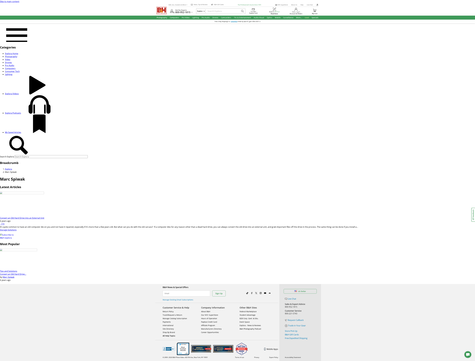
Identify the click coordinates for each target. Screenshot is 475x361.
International (168, 325)
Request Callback (296, 320)
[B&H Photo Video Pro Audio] (162, 10)
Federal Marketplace (248, 311)
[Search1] (18, 145)
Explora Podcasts (13, 113)
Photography (11, 56)
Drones (8, 62)
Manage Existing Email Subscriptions (178, 300)
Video (7, 59)
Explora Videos (12, 93)
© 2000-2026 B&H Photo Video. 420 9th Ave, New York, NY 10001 (185, 357)
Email (167, 293)
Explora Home (11, 53)
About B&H (205, 311)
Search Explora (7, 156)
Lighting (8, 74)
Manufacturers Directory (211, 329)
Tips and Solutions (8, 271)
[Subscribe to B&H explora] (9, 236)
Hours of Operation (209, 318)
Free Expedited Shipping (296, 338)
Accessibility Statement (293, 357)
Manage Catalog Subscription (175, 318)
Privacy (256, 357)
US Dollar (302, 291)
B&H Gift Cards (292, 334)
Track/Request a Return (172, 315)
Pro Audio (9, 65)
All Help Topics (169, 336)
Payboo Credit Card (209, 322)
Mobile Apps (272, 349)
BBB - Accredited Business (169, 349)
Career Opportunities (210, 332)
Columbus (234, 21)
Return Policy (168, 311)
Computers (10, 68)
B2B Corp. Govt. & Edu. (249, 318)
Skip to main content (9, 1)
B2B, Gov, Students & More (177, 5)
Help (301, 5)
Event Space (245, 322)
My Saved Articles (13, 132)
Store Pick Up (291, 331)
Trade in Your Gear (297, 325)
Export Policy (273, 357)
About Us (294, 5)
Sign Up (219, 293)
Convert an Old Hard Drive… (13, 274)
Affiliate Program (208, 325)
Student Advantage (247, 315)
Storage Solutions (8, 230)
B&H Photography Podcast (250, 329)
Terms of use (239, 357)
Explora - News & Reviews (250, 325)
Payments (167, 322)
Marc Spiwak (8, 277)
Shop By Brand (169, 332)
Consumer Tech (12, 71)
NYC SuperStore (283, 5)
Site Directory (168, 329)
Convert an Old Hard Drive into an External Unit (22, 218)
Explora (8, 169)
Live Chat (310, 5)
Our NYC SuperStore (209, 315)
